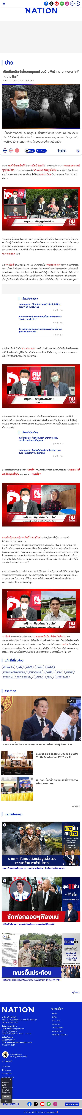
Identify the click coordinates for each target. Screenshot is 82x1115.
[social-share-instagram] (67, 3)
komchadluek (7, 1073)
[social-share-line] (62, 3)
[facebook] (29, 1105)
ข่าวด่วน (39, 667)
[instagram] (55, 1105)
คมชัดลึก (49, 672)
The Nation (6, 1066)
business (56, 1024)
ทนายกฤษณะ (8, 677)
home (54, 1013)
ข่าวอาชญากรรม (35, 672)
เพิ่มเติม (7, 1092)
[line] (49, 1105)
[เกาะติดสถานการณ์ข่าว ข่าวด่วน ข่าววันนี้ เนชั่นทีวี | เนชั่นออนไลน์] (41, 10)
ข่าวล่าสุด (69, 672)
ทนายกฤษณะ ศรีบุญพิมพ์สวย (14, 672)
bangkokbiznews (8, 1077)
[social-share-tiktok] (51, 3)
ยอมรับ (6, 1097)
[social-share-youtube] (57, 3)
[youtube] (42, 1105)
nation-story (58, 1031)
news (54, 1017)
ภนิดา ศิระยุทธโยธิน (24, 677)
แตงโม (59, 672)
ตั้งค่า (6, 1101)
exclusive (56, 1020)
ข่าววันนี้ (50, 667)
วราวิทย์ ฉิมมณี (62, 677)
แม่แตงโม (39, 677)
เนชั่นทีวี (29, 667)
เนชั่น (20, 667)
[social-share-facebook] (46, 3)
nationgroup (6, 1070)
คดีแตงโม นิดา (8, 667)
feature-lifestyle (60, 1035)
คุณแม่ (49, 677)
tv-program (57, 1027)
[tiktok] (36, 1105)
